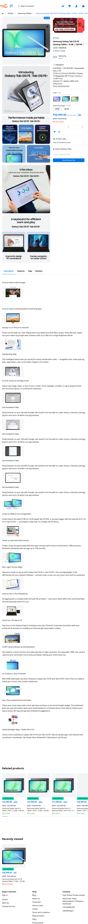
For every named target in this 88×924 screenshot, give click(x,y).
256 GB (66, 109)
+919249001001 (69, 907)
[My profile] (76, 6)
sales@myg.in (68, 910)
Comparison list (8, 906)
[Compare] (62, 6)
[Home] (2, 13)
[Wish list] (69, 6)
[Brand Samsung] (55, 57)
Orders (5, 899)
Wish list (5, 903)
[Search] (18, 6)
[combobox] (36, 6)
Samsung (62, 56)
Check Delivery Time (68, 160)
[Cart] (83, 6)
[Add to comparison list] (59, 131)
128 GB (57, 109)
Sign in (5, 895)
